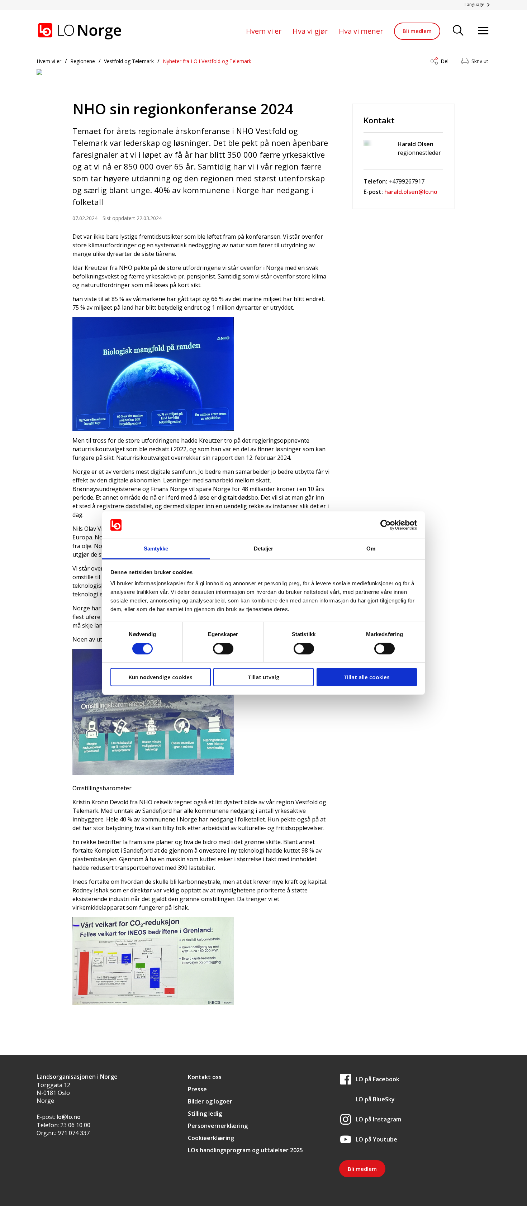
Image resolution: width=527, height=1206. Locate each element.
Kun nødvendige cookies (161, 677)
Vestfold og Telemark (129, 61)
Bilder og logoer (210, 1101)
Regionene (82, 61)
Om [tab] (370, 548)
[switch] (223, 648)
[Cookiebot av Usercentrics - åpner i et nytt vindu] (385, 525)
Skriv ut (479, 61)
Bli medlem (417, 30)
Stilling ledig (205, 1113)
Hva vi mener (361, 31)
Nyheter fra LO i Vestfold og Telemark (207, 61)
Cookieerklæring (211, 1138)
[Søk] (458, 31)
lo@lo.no (69, 1117)
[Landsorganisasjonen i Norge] (80, 31)
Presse (197, 1089)
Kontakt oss (205, 1077)
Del (444, 61)
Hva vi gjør (310, 31)
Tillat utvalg (264, 677)
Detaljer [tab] (264, 548)
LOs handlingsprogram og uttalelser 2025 (245, 1150)
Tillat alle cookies (366, 677)
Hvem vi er (264, 31)
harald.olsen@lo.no (410, 192)
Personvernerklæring (218, 1126)
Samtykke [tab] (156, 548)
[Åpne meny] (483, 31)
